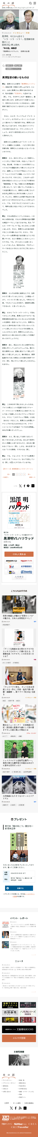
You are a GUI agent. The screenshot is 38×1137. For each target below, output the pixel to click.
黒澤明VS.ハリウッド (13, 69)
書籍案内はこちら (19, 1029)
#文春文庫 (21, 805)
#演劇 (20, 736)
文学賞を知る (23, 1089)
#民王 (4, 701)
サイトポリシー (7, 1080)
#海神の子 (5, 805)
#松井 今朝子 (6, 772)
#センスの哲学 (7, 663)
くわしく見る (18, 554)
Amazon (11, 560)
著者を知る (22, 1083)
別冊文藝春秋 (29, 1103)
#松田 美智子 (6, 625)
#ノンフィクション (15, 57)
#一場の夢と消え (16, 772)
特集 (20, 1094)
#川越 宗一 (13, 805)
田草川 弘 (9, 66)
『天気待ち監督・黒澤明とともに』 (18, 396)
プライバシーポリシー (9, 1083)
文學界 (6, 1103)
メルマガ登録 (19, 1038)
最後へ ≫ (32, 477)
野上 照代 (18, 66)
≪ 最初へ (6, 477)
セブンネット (11, 566)
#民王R (18, 701)
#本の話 (8, 55)
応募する (14, 888)
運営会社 (5, 1086)
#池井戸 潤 (11, 701)
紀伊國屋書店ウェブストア (26, 566)
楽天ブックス (26, 560)
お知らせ (5, 1089)
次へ (29, 474)
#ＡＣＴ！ (5, 736)
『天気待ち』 (18, 93)
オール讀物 (17, 1103)
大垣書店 (19, 577)
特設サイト (22, 1097)
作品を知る (22, 1086)
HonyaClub (26, 571)
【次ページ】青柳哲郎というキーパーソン (17, 469)
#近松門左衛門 (27, 772)
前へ (8, 474)
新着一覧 (21, 1080)
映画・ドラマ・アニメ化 (26, 1091)
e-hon (11, 571)
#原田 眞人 (13, 736)
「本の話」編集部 (9, 48)
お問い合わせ (7, 1091)
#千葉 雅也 (16, 663)
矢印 (33, 954)
